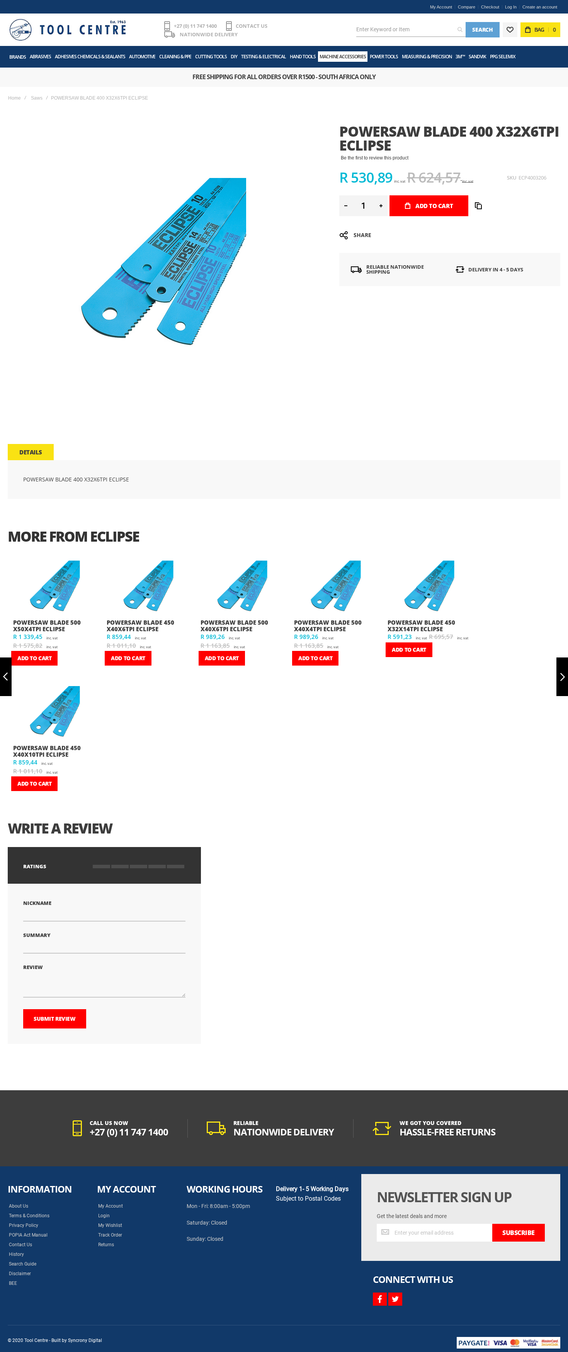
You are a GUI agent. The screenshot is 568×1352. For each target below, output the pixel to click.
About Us (18, 1206)
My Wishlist (110, 1225)
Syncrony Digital (85, 1340)
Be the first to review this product (374, 158)
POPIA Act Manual (28, 1235)
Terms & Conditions (29, 1215)
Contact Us (20, 1244)
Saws (37, 98)
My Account (441, 7)
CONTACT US (251, 25)
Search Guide (22, 1264)
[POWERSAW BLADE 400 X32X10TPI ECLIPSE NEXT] (562, 677)
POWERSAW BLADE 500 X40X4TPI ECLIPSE (328, 625)
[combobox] (411, 29)
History (16, 1254)
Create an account (539, 7)
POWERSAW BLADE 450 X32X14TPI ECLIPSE (421, 625)
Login (104, 1215)
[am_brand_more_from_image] (53, 587)
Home (14, 98)
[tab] (31, 452)
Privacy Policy (23, 1225)
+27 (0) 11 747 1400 (195, 25)
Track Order (110, 1235)
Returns (106, 1244)
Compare (466, 7)
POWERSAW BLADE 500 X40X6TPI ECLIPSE (234, 625)
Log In (511, 7)
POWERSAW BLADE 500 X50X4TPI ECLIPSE (47, 625)
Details (30, 452)
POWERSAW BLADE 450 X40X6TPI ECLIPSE (140, 625)
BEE (13, 1283)
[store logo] (68, 29)
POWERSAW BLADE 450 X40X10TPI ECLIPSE (47, 751)
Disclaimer (20, 1273)
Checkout (490, 7)
